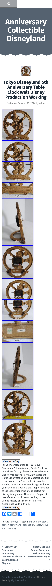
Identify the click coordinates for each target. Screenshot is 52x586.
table (38, 525)
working (12, 528)
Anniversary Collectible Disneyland (26, 30)
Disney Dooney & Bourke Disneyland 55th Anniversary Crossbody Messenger (38, 552)
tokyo (15, 521)
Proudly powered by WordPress (18, 577)
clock (45, 521)
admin (42, 103)
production (28, 525)
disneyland (15, 525)
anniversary (35, 521)
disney (5, 525)
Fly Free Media (18, 580)
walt (4, 528)
